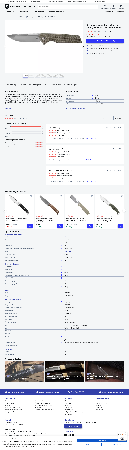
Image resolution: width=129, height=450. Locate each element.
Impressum (68, 414)
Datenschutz (69, 409)
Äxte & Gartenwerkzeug (42, 403)
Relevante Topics (71, 85)
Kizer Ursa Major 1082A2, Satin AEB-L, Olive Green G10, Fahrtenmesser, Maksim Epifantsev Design (106, 220)
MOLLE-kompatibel (11, 316)
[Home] (20, 6)
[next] (121, 210)
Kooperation (99, 409)
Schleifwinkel (9, 266)
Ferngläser (38, 407)
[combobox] (118, 118)
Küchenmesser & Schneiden (13, 409)
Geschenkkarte (100, 405)
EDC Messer (22, 17)
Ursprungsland (10, 254)
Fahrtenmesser (9, 403)
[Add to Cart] (30, 226)
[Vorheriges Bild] (5, 46)
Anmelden (113, 8)
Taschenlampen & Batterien (43, 405)
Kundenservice (69, 401)
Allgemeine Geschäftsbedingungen (76, 412)
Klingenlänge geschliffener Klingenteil (17, 275)
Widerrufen (68, 407)
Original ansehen (91, 138)
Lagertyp (8, 302)
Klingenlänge (70, 95)
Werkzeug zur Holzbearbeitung (45, 409)
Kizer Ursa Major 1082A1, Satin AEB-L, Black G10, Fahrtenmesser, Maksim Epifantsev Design (16, 220)
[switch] (122, 438)
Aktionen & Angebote (55, 12)
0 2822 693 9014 (11, 422)
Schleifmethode (10, 342)
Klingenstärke (9, 278)
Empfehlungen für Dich (37, 85)
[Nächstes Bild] (83, 46)
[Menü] (126, 433)
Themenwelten (23, 12)
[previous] (8, 210)
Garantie (68, 403)
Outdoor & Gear (40, 401)
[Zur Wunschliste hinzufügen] (31, 196)
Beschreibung (11, 85)
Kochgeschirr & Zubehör (12, 412)
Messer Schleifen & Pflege (13, 407)
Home (6, 17)
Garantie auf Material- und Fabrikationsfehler (19, 248)
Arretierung (8, 337)
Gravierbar (8, 245)
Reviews (22, 85)
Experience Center (101, 403)
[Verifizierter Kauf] (59, 128)
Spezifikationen (55, 85)
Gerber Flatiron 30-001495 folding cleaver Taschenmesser (76, 219)
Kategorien (8, 12)
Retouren (68, 405)
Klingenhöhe (9, 269)
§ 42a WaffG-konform (12, 260)
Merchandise (99, 407)
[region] (44, 49)
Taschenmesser (14, 17)
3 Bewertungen (100, 31)
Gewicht (68, 98)
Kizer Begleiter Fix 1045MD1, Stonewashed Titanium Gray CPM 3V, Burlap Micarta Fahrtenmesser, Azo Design (45, 220)
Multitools (8, 405)
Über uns (98, 401)
